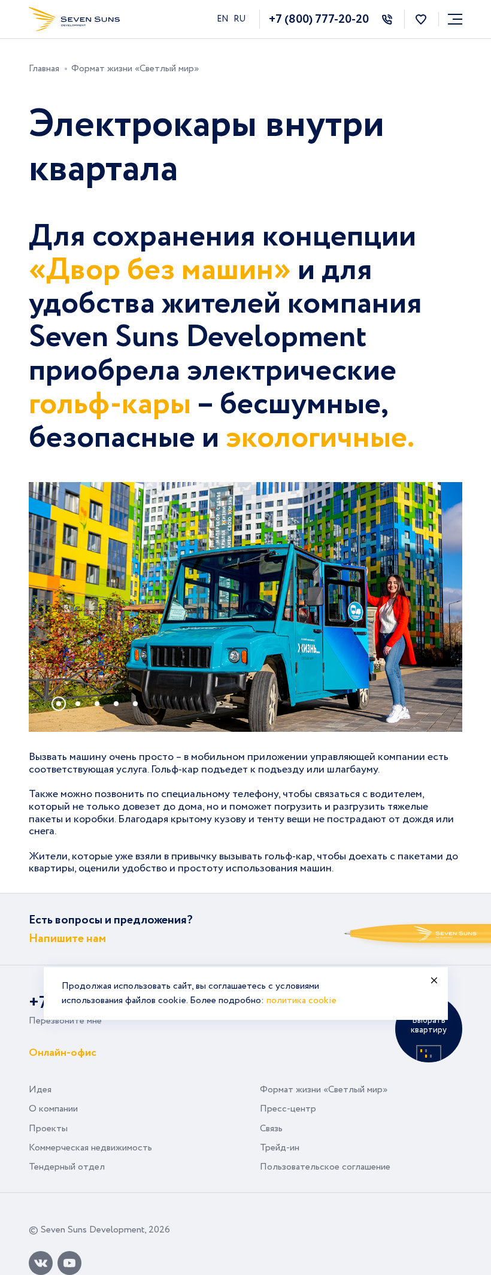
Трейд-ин (279, 1148)
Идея (40, 1090)
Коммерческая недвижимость (90, 1148)
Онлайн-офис (62, 1052)
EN (223, 19)
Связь (271, 1128)
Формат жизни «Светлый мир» (323, 1090)
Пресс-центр (288, 1109)
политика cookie (301, 1000)
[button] (58, 703)
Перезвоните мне (65, 1021)
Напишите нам (67, 938)
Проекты (48, 1128)
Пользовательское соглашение (325, 1167)
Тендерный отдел (67, 1167)
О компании (53, 1109)
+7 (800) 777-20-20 (319, 19)
